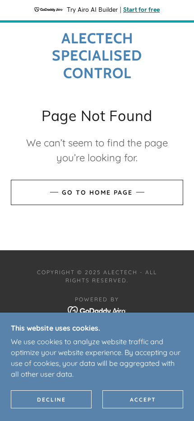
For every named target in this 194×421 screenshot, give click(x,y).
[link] (97, 56)
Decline (51, 399)
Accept (143, 399)
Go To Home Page (97, 192)
